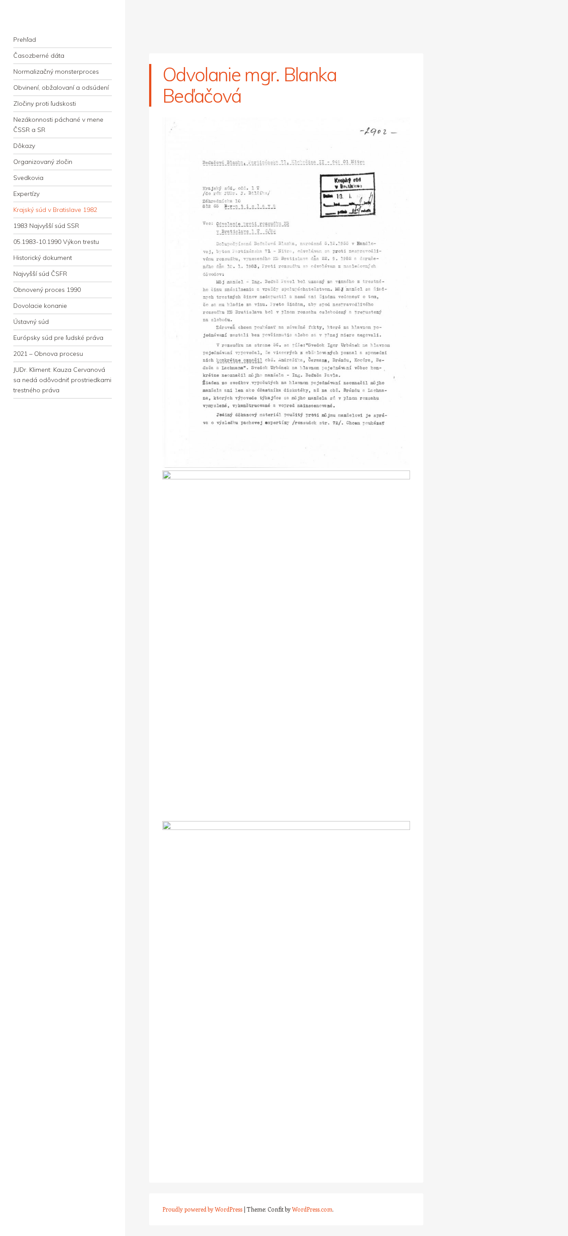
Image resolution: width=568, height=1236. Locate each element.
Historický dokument (42, 258)
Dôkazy (24, 146)
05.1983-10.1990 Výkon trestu (56, 242)
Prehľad (24, 40)
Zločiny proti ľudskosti (44, 104)
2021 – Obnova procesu (48, 354)
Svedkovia (28, 178)
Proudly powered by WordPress (202, 1209)
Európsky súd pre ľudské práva (58, 338)
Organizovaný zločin (42, 162)
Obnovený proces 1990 (47, 290)
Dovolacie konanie (40, 306)
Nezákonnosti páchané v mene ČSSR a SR (58, 125)
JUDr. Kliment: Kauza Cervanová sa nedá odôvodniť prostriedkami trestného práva (62, 380)
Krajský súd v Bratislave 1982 (55, 210)
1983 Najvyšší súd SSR (46, 226)
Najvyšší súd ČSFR (40, 274)
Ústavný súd (31, 322)
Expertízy (26, 194)
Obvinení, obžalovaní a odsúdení (61, 88)
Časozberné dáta (38, 56)
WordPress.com (312, 1209)
